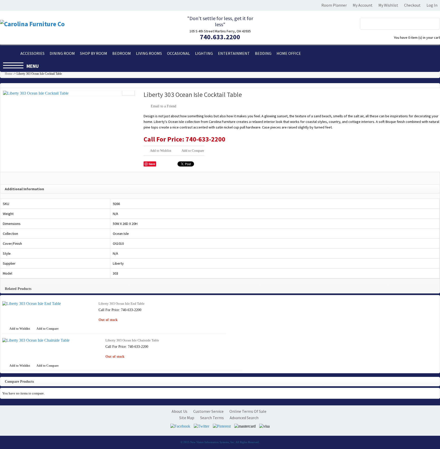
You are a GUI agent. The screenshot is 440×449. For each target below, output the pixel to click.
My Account (363, 5)
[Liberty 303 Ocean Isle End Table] (47, 303)
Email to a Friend (163, 106)
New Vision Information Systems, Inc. (212, 442)
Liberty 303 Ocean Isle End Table (122, 303)
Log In (432, 5)
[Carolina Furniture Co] (32, 24)
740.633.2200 (220, 37)
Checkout (412, 5)
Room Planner (334, 5)
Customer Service (208, 411)
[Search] (433, 22)
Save (152, 164)
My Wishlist (388, 5)
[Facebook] (180, 426)
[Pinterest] (222, 426)
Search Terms (212, 417)
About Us (179, 411)
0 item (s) (417, 37)
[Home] (9, 53)
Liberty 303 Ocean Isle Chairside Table (132, 340)
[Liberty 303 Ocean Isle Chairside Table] (50, 340)
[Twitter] (202, 426)
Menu (32, 66)
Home (8, 73)
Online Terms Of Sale (247, 411)
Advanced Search (244, 417)
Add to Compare (193, 150)
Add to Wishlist (160, 150)
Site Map (186, 417)
